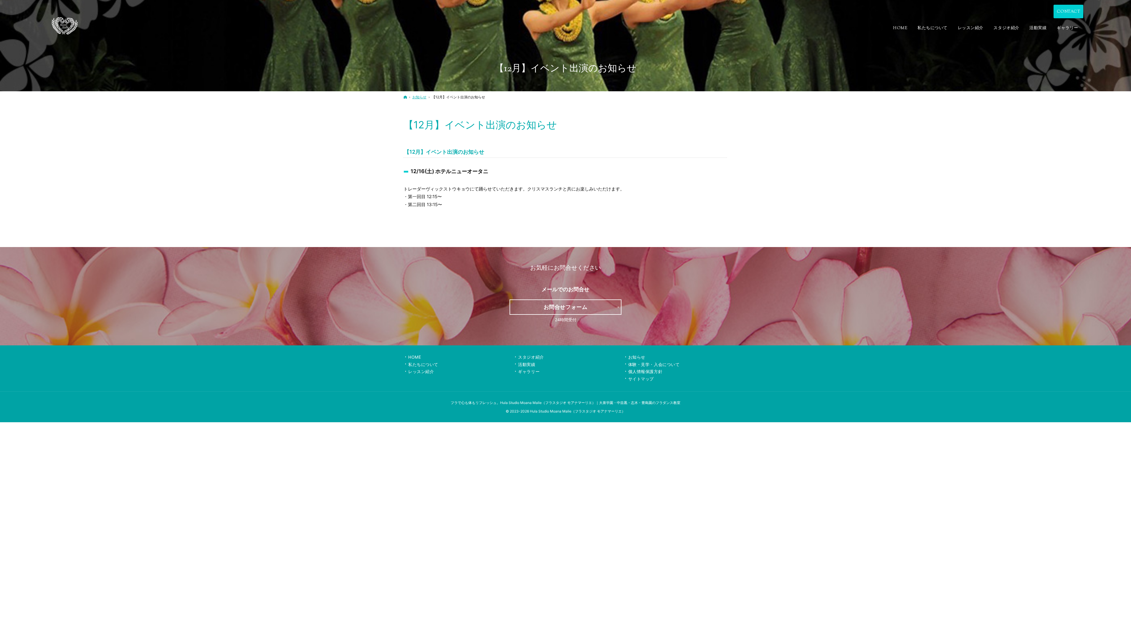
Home (414, 357)
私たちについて (423, 364)
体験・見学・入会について (654, 364)
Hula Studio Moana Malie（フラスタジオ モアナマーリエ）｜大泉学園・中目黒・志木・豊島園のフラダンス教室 (590, 402)
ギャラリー (529, 371)
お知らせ (636, 357)
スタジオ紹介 (531, 357)
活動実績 (526, 364)
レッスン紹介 (421, 371)
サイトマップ (641, 378)
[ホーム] (405, 97)
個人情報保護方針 (645, 371)
